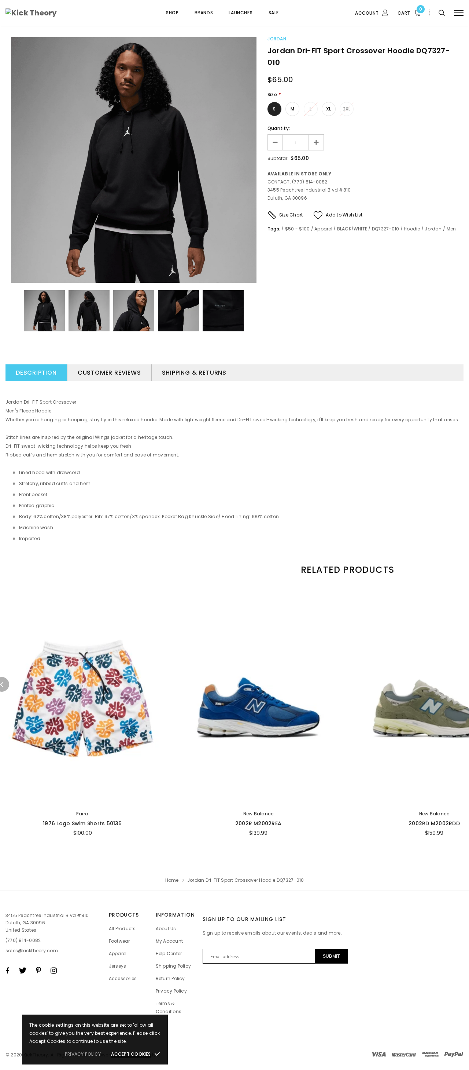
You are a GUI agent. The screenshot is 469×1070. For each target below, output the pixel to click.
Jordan (277, 39)
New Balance (258, 814)
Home (172, 880)
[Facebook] (7, 970)
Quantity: (278, 128)
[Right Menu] (459, 13)
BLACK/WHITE (352, 229)
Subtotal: (277, 158)
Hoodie (412, 229)
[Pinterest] (38, 970)
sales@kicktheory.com (31, 950)
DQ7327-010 (385, 229)
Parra (82, 814)
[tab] (346, 569)
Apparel (323, 229)
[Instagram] (54, 970)
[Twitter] (22, 970)
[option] (133, 160)
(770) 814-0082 (23, 940)
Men (451, 229)
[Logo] (61, 13)
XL (328, 109)
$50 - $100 (297, 229)
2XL (347, 109)
